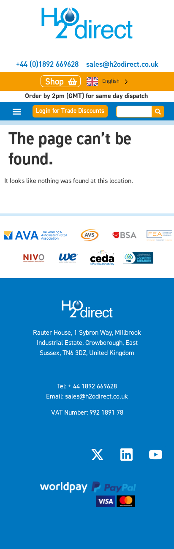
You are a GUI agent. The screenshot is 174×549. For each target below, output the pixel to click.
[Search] (158, 111)
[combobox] (134, 111)
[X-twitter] (97, 454)
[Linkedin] (126, 454)
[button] (17, 111)
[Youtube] (156, 454)
